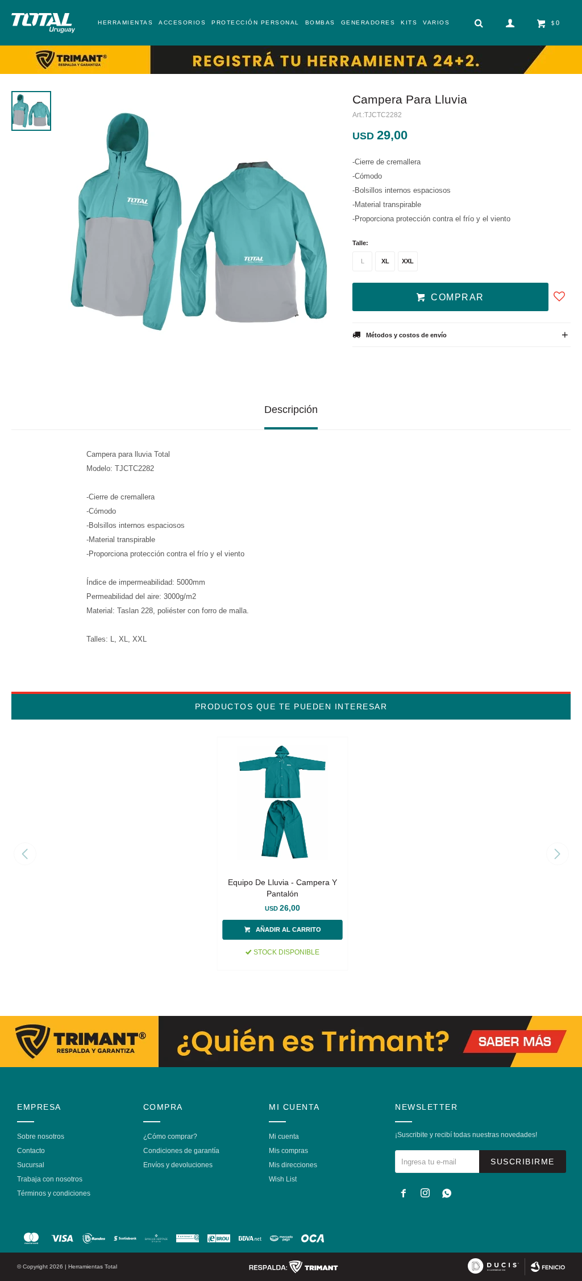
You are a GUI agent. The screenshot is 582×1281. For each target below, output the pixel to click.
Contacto (31, 1151)
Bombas (320, 22)
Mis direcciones (293, 1165)
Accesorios (182, 22)
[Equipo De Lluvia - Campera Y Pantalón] (282, 802)
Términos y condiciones (53, 1193)
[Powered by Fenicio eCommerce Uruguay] (548, 1266)
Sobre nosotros (40, 1136)
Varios (436, 22)
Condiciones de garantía (181, 1151)
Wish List (283, 1179)
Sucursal (30, 1165)
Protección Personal (255, 22)
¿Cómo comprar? (170, 1136)
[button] (557, 853)
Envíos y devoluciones (178, 1165)
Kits (409, 22)
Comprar (457, 297)
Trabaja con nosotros (49, 1179)
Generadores (368, 22)
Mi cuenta (284, 1136)
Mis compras (288, 1151)
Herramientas (125, 22)
